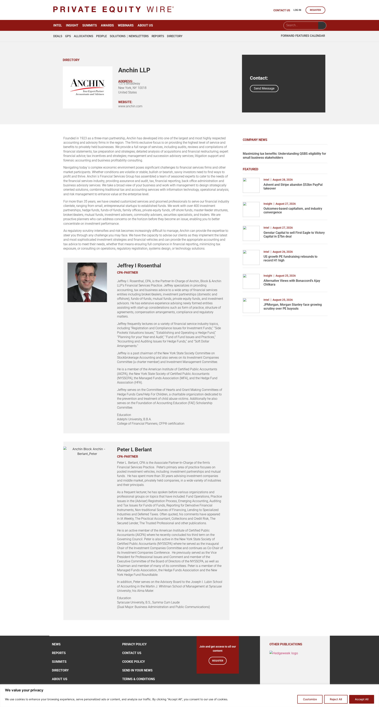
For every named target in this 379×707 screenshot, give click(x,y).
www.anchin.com (130, 106)
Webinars (126, 25)
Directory (174, 36)
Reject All (336, 699)
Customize (310, 699)
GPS (68, 36)
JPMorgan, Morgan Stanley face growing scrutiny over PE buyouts (293, 306)
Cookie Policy (133, 662)
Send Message (264, 88)
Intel (57, 25)
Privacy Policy (134, 644)
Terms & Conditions (138, 679)
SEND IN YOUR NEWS (137, 670)
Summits (89, 25)
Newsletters (139, 36)
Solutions (118, 36)
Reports (158, 36)
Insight (72, 25)
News (56, 644)
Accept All (361, 699)
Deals (57, 36)
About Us (145, 25)
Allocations (83, 36)
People (101, 36)
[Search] (322, 25)
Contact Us (131, 653)
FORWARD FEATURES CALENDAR (303, 36)
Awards (107, 25)
